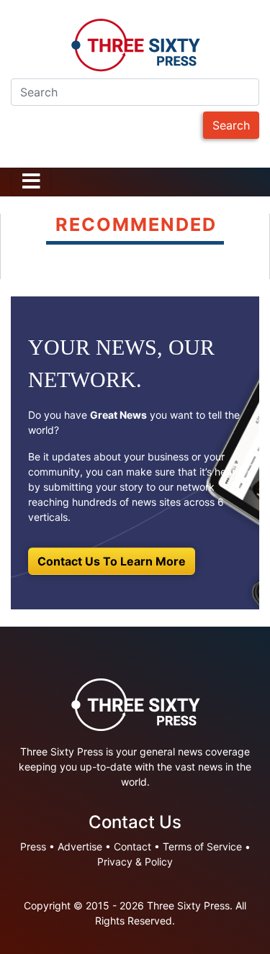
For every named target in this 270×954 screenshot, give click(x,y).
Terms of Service (202, 846)
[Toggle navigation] (31, 182)
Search (231, 125)
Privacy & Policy (135, 861)
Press (33, 846)
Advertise (80, 846)
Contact (132, 846)
